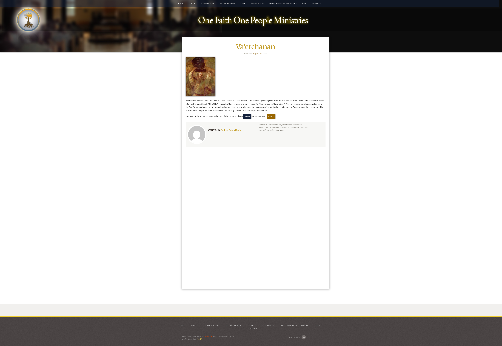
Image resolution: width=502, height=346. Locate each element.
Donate (194, 325)
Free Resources (267, 325)
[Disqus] (256, 184)
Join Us (271, 116)
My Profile (253, 328)
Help (318, 325)
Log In (247, 116)
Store (251, 325)
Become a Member (233, 325)
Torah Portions (211, 325)
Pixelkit (199, 339)
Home (181, 325)
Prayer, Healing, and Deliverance (294, 325)
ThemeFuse (208, 336)
